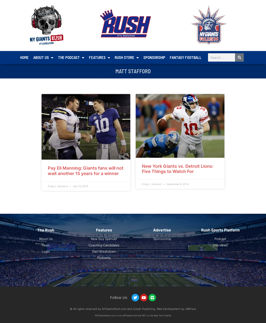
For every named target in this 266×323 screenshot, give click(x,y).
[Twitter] (135, 297)
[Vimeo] (152, 297)
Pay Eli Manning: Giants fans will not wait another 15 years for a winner (85, 170)
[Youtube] (144, 297)
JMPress (190, 309)
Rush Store (124, 57)
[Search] (239, 57)
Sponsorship (154, 57)
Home (24, 57)
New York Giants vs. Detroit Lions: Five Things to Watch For (177, 169)
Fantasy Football (186, 57)
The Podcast (69, 57)
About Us (41, 57)
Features (97, 57)
